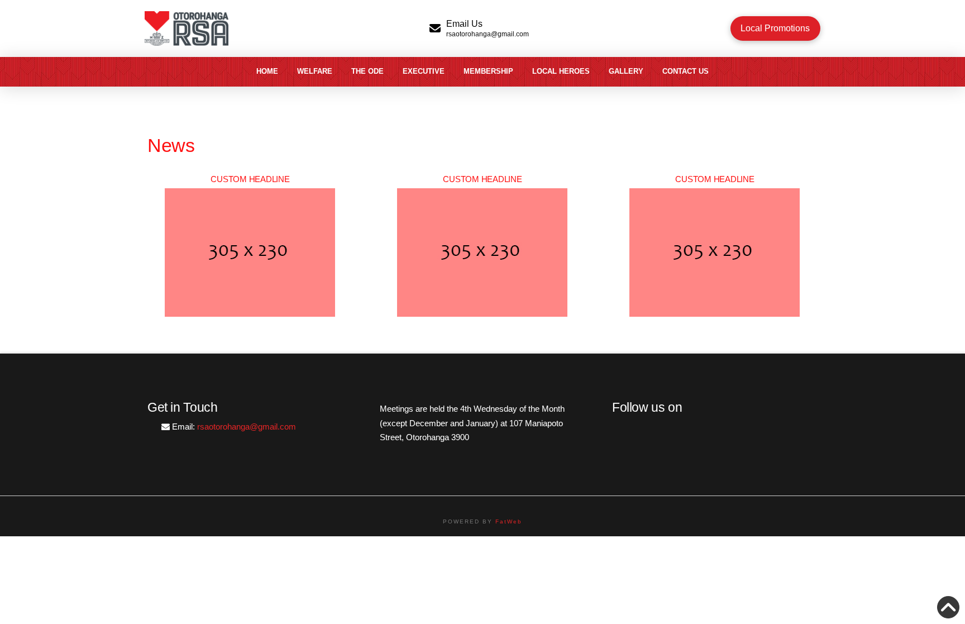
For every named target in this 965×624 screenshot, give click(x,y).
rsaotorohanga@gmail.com (246, 426)
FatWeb (508, 521)
